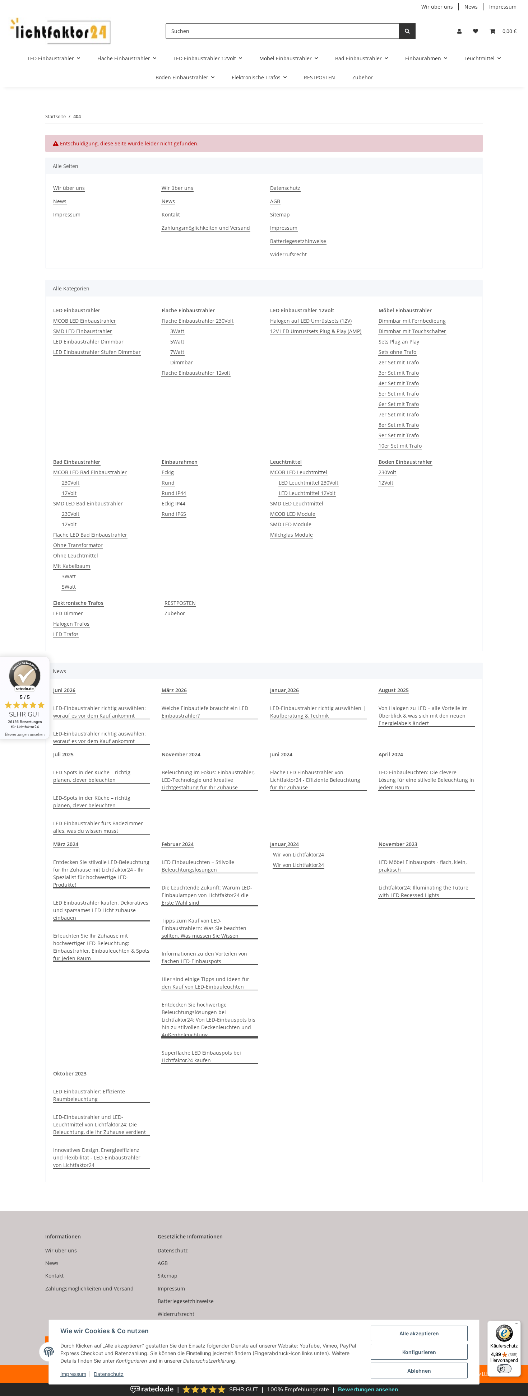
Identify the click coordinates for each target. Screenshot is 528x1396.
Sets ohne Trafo (397, 352)
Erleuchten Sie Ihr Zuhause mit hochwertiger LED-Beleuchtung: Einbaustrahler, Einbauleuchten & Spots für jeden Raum (101, 947)
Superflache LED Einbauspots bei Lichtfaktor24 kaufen (201, 1056)
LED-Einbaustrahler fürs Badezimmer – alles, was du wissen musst (100, 827)
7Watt (177, 352)
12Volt (69, 493)
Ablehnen (419, 1371)
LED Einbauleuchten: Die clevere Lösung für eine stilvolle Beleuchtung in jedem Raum (426, 780)
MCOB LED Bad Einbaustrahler (90, 472)
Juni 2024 (281, 754)
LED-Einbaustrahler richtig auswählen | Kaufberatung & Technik (318, 712)
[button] (459, 31)
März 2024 (65, 844)
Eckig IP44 (173, 503)
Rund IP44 (174, 493)
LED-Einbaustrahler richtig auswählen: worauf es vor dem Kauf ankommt (99, 712)
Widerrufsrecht (288, 254)
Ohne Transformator (78, 545)
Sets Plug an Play (399, 341)
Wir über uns (437, 6)
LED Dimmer (68, 613)
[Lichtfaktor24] (60, 31)
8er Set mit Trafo (399, 424)
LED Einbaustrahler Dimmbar (88, 341)
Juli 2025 (63, 754)
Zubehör (175, 613)
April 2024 (391, 754)
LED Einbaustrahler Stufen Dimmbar (97, 352)
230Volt (70, 482)
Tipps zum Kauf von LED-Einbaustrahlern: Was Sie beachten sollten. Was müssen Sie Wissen (204, 928)
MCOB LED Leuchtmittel (298, 472)
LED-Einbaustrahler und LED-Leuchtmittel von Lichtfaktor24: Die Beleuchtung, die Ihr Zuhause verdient (99, 1124)
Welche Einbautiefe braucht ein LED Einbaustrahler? (205, 712)
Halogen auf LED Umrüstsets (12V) (311, 320)
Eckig (168, 472)
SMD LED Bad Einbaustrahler (88, 503)
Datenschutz (109, 1374)
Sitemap (280, 214)
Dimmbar (181, 362)
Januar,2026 (284, 690)
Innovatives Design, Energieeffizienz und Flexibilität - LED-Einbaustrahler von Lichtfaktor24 (96, 1157)
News (471, 6)
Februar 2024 (178, 844)
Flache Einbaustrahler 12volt (196, 372)
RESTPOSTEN (180, 602)
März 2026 (174, 690)
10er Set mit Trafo (400, 445)
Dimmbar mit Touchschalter (412, 331)
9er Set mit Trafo (399, 435)
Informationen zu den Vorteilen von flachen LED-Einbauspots (204, 957)
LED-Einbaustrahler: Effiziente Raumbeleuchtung (89, 1095)
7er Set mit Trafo (399, 414)
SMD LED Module (290, 524)
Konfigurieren (419, 1352)
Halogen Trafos (71, 623)
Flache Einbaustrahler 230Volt (197, 320)
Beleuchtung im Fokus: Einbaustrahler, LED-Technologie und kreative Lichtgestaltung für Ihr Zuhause (208, 780)
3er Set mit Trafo (399, 372)
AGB (275, 201)
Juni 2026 (64, 690)
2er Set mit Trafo (399, 362)
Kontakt (171, 214)
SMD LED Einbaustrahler (82, 331)
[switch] (504, 1368)
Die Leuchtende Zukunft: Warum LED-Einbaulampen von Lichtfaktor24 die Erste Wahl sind (207, 895)
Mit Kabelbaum (71, 565)
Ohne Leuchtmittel (75, 555)
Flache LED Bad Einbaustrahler (90, 534)
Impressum (73, 1374)
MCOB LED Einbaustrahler (84, 320)
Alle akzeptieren (419, 1333)
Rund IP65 (174, 513)
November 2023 (398, 844)
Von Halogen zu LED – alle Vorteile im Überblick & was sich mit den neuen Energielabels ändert (423, 716)
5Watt (177, 341)
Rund (168, 482)
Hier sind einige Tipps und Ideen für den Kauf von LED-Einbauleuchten (205, 983)
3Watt (177, 331)
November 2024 (181, 754)
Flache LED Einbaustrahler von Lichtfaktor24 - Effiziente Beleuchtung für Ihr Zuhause (315, 780)
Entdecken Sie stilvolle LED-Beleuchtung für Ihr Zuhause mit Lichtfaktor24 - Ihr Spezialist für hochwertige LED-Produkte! (101, 873)
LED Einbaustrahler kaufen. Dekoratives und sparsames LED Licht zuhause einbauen (100, 910)
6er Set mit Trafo (399, 404)
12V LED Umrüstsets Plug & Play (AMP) (315, 331)
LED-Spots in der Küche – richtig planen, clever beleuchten (91, 776)
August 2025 (394, 690)
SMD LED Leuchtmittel (296, 503)
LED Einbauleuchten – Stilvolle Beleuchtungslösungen (198, 866)
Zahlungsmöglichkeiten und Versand (206, 227)
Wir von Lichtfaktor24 (298, 854)
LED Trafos (66, 634)
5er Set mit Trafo (399, 393)
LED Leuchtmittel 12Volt (307, 493)
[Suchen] (407, 31)
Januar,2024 (284, 844)
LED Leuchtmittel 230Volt (308, 482)
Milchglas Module (291, 534)
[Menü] (516, 1325)
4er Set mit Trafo (399, 383)
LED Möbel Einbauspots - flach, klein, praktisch (423, 866)
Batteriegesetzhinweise (298, 241)
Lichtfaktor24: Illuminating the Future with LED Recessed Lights (423, 891)
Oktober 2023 (70, 1073)
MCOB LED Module (292, 513)
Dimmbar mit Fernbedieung (412, 320)
